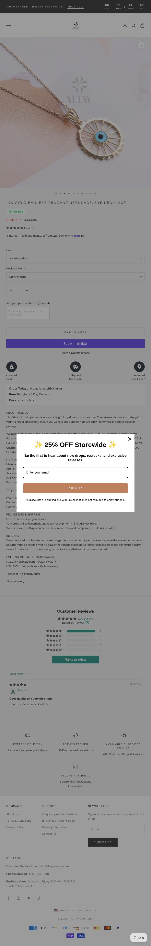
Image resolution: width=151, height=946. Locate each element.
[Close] (129, 439)
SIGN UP (75, 488)
